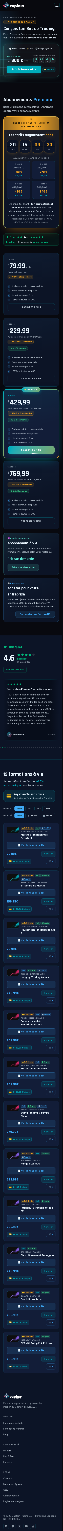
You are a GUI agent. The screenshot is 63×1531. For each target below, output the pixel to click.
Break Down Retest (32, 1299)
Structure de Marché (33, 885)
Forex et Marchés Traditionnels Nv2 (31, 1023)
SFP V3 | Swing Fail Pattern (37, 1343)
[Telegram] (12, 1526)
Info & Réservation (24, 69)
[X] (19, 1526)
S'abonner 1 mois (31, 307)
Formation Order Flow (34, 1068)
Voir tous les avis (15, 669)
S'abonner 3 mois (31, 378)
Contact (7, 1478)
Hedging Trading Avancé (35, 977)
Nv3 (48, 808)
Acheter (48, 853)
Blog (5, 1434)
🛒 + (51, 861)
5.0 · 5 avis (27, 1153)
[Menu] (57, 5)
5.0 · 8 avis (27, 875)
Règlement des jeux (13, 1501)
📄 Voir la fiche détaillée (31, 845)
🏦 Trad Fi (48, 815)
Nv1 (29, 808)
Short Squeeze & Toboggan (37, 1255)
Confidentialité (11, 1495)
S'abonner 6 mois (31, 449)
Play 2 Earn (8, 1456)
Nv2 (38, 808)
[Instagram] (33, 1526)
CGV (5, 1490)
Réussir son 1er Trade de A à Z (38, 931)
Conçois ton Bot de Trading (29, 29)
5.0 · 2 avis (27, 1015)
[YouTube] (26, 1526)
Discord (7, 1450)
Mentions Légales (12, 1484)
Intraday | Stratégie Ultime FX (37, 1209)
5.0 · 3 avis (27, 828)
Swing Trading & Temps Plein (35, 1114)
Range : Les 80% (30, 1163)
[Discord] (6, 1526)
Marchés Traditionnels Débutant (34, 836)
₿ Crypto (32, 815)
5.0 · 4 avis (27, 923)
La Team (7, 1462)
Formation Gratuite (13, 1423)
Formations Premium (14, 1428)
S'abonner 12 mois (31, 521)
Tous (19, 808)
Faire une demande (23, 567)
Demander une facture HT (35, 614)
